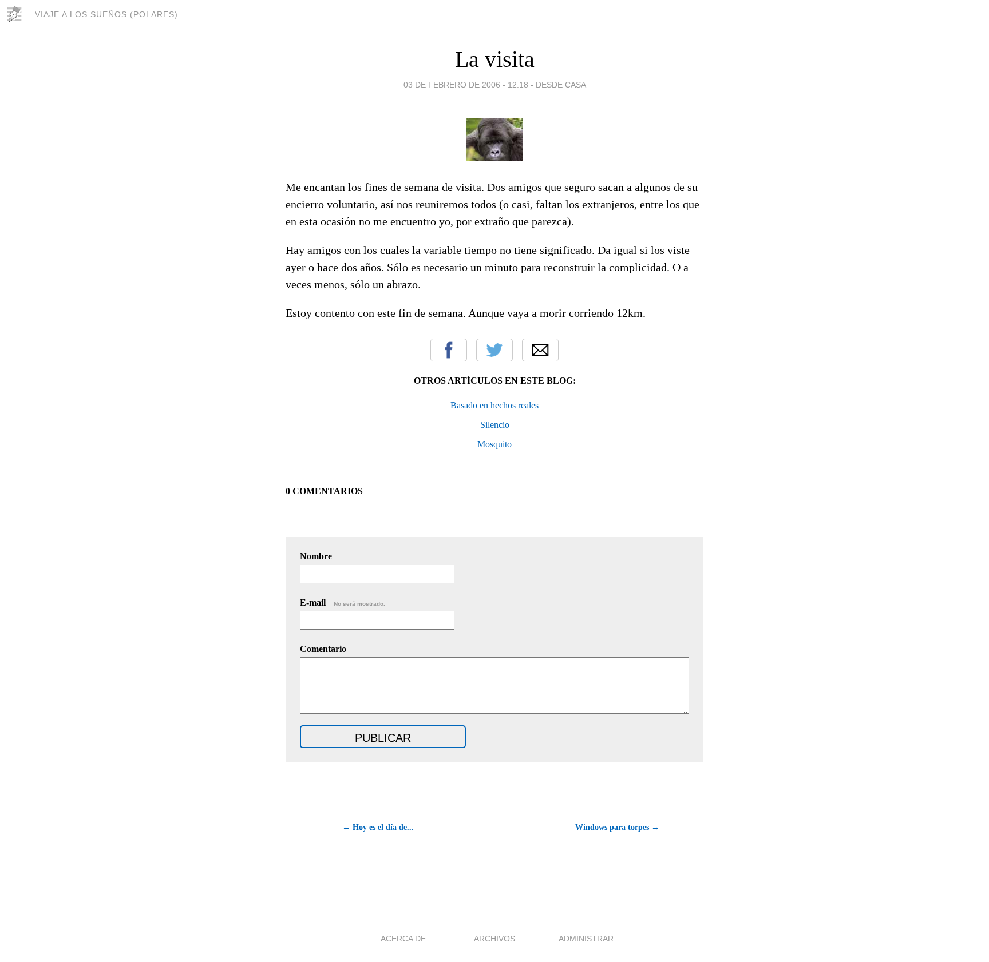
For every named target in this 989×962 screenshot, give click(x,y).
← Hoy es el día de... (378, 827)
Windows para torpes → (617, 827)
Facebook (448, 350)
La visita (495, 59)
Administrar (586, 938)
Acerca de (403, 938)
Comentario (323, 649)
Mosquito (494, 444)
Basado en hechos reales (494, 405)
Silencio (494, 425)
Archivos (494, 938)
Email (540, 350)
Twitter (494, 350)
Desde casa (561, 84)
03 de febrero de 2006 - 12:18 (465, 84)
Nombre (316, 556)
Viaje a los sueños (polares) (106, 14)
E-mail (342, 602)
